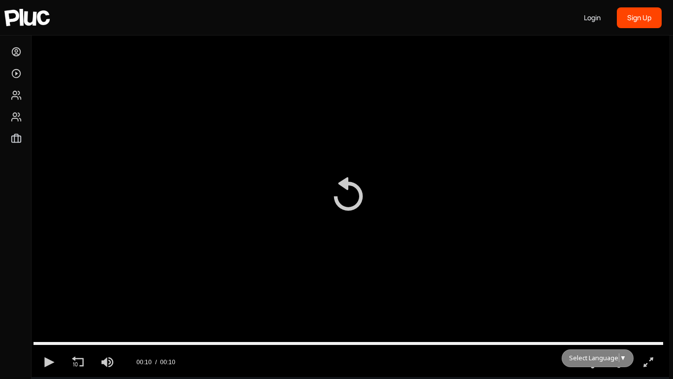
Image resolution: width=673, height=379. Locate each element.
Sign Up (639, 17)
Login (592, 17)
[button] (348, 196)
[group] (107, 362)
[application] (348, 196)
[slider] (348, 343)
